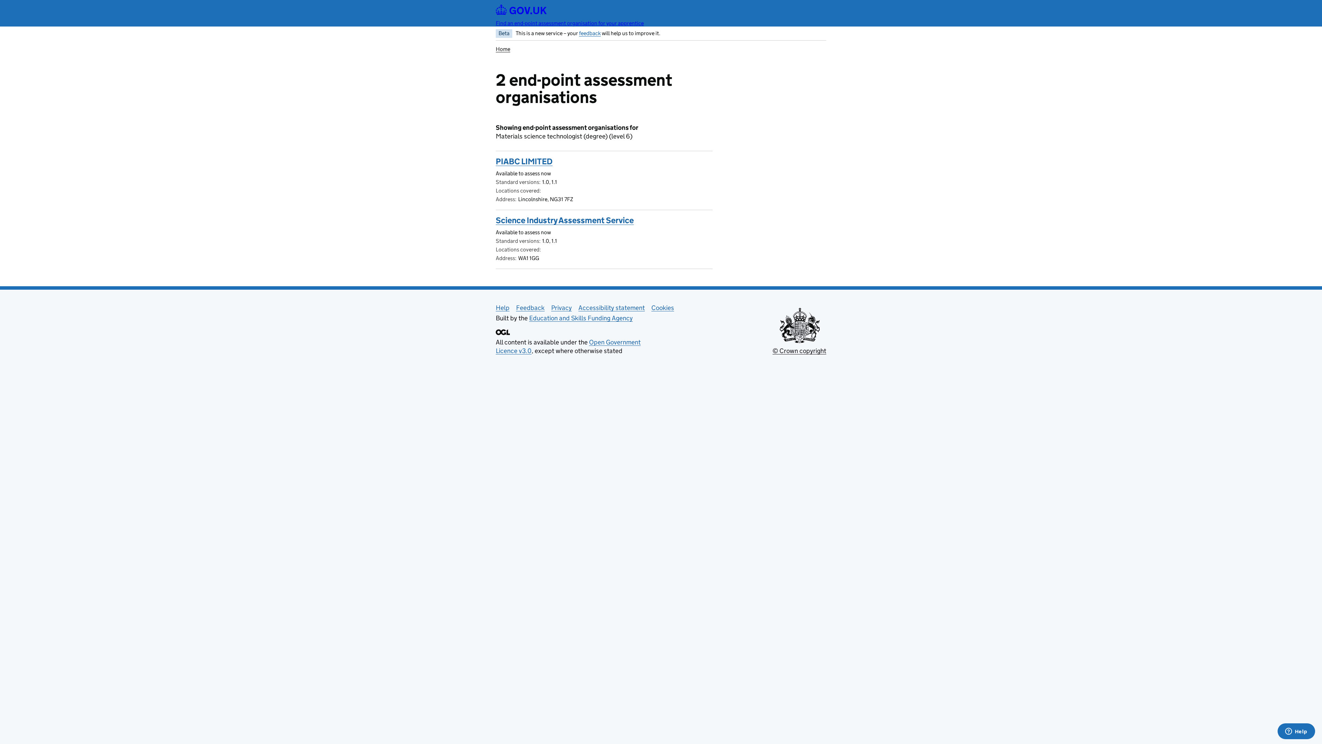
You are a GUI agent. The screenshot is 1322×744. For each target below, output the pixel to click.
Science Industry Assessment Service (565, 220)
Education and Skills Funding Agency (581, 318)
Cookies (662, 308)
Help (503, 308)
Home (503, 49)
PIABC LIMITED (524, 161)
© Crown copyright (799, 351)
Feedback (530, 308)
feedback (590, 33)
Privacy (561, 308)
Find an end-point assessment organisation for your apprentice (570, 23)
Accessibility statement (611, 308)
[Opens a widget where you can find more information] (1296, 732)
